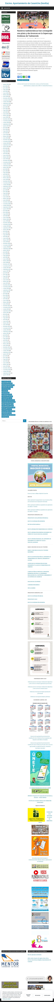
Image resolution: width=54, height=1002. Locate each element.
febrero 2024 (6, 136)
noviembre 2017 (6, 266)
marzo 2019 (5, 238)
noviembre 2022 (6, 162)
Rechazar (37, 995)
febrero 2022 (6, 177)
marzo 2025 (5, 113)
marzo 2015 (5, 321)
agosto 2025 (6, 105)
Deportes (38, 38)
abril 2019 (5, 236)
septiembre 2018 (6, 248)
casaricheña (5, 390)
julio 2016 (5, 293)
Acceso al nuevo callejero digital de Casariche (38, 493)
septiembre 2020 (7, 207)
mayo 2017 (5, 276)
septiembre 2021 (6, 186)
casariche (8, 388)
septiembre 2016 (6, 290)
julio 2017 (5, 272)
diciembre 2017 (6, 264)
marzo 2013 (5, 362)
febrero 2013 (6, 364)
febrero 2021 (6, 198)
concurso (10, 396)
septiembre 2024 (7, 124)
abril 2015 (5, 319)
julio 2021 (5, 189)
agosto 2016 (6, 291)
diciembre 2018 (6, 243)
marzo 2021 (5, 196)
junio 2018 (5, 253)
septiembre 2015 (6, 310)
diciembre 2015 (6, 305)
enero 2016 (5, 304)
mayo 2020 (5, 214)
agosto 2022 (6, 167)
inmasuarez (31, 38)
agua (9, 381)
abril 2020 (5, 215)
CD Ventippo (4, 394)
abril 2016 (5, 298)
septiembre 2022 (7, 165)
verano (3, 416)
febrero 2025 (6, 115)
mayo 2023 (5, 151)
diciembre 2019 (6, 222)
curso (13, 400)
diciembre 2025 (6, 98)
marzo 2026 (5, 93)
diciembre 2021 (6, 181)
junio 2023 (5, 150)
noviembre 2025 (6, 100)
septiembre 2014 (6, 331)
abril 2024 (5, 132)
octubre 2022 (6, 164)
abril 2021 (5, 195)
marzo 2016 (5, 300)
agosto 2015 (6, 312)
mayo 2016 (5, 297)
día (14, 401)
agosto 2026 (6, 84)
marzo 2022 (5, 176)
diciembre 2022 (6, 160)
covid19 (3, 400)
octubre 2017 (6, 267)
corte (10, 398)
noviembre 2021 (6, 183)
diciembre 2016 (6, 285)
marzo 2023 (5, 155)
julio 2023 (5, 148)
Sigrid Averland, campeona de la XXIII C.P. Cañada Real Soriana (38, 85)
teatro (8, 414)
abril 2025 (5, 112)
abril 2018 (5, 257)
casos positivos (5, 392)
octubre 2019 (6, 226)
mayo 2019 (5, 234)
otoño (13, 407)
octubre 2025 (6, 101)
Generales (42, 38)
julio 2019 (5, 231)
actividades (4, 381)
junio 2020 (5, 212)
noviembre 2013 (6, 349)
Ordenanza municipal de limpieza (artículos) (40, 696)
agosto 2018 (6, 250)
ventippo (13, 414)
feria (12, 403)
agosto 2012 (5, 374)
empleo (3, 403)
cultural (8, 400)
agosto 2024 (6, 125)
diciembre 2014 (6, 326)
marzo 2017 (5, 279)
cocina (9, 394)
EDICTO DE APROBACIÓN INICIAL (35, 596)
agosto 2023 (6, 146)
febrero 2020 (6, 219)
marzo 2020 (5, 217)
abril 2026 (5, 91)
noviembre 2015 (6, 307)
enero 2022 (5, 179)
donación (10, 401)
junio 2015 (5, 316)
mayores (4, 407)
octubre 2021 (6, 184)
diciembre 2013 (6, 347)
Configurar (47, 995)
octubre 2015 (6, 309)
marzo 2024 (5, 134)
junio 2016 (5, 295)
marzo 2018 (5, 259)
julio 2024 (5, 127)
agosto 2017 (5, 271)
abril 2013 (5, 361)
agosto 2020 (6, 208)
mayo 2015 (5, 317)
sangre (13, 411)
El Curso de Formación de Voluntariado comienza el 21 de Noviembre (33, 84)
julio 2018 (5, 252)
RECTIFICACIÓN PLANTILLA (34, 524)
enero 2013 (5, 366)
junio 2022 (5, 170)
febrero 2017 (6, 281)
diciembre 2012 (6, 367)
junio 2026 (5, 87)
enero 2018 (5, 262)
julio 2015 (5, 314)
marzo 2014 (5, 342)
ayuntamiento (5, 385)
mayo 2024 (5, 131)
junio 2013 (5, 357)
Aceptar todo (28, 995)
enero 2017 (5, 283)
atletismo (10, 383)
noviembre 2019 (6, 224)
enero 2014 (5, 345)
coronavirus (5, 398)
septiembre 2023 (7, 144)
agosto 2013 (5, 354)
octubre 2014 (6, 329)
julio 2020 (5, 210)
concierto (4, 396)
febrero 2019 (6, 240)
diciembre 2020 (6, 202)
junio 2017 (5, 274)
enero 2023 (5, 158)
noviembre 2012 (6, 369)
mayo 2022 (5, 172)
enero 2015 (5, 324)
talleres (4, 414)
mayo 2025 (5, 110)
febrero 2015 (6, 323)
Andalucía (4, 383)
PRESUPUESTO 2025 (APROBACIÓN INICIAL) (38, 518)
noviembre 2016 (6, 286)
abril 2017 (5, 278)
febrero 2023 (6, 157)
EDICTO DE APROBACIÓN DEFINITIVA (36, 521)
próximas (4, 409)
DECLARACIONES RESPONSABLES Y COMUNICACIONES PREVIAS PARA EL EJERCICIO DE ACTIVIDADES (40, 860)
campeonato (10, 387)
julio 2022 (5, 169)
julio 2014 (5, 335)
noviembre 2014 (6, 328)
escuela (8, 403)
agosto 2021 (5, 188)
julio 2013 (5, 355)
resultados (4, 411)
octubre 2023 (6, 143)
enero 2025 (5, 117)
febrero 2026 (6, 94)
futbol (3, 405)
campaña (4, 387)
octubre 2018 (6, 247)
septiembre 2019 (6, 227)
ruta (9, 411)
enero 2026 (5, 96)
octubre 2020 (6, 205)
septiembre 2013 (6, 352)
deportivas (4, 401)
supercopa (20, 80)
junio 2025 (5, 108)
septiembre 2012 (6, 373)
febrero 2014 (6, 343)
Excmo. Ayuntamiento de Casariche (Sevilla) (27, 3)
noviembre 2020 (6, 203)
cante (3, 388)
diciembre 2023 (6, 139)
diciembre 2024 (6, 119)
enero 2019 (5, 241)
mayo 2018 (5, 255)
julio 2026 (5, 86)
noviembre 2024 (6, 120)
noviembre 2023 (6, 141)
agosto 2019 (6, 229)
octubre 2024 (6, 122)
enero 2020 (5, 221)
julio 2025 (5, 106)
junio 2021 (5, 191)
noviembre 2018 (6, 245)
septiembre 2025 (7, 103)
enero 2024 (5, 138)
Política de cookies (6, 998)
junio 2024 (5, 129)
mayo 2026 (5, 89)
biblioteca (11, 385)
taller (9, 413)
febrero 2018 (6, 260)
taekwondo (26, 80)
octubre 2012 (6, 371)
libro (12, 405)
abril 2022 (5, 174)
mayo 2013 (5, 359)
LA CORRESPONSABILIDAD (35, 788)
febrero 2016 (6, 302)
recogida (9, 409)
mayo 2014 (5, 338)
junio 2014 (5, 336)
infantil (8, 405)
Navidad (9, 407)
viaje (7, 416)
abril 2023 (5, 153)
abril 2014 (5, 340)
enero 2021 (5, 200)
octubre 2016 (6, 288)
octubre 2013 (6, 350)
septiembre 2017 (6, 269)
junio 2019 (5, 233)
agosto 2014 (6, 333)
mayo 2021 (5, 193)
